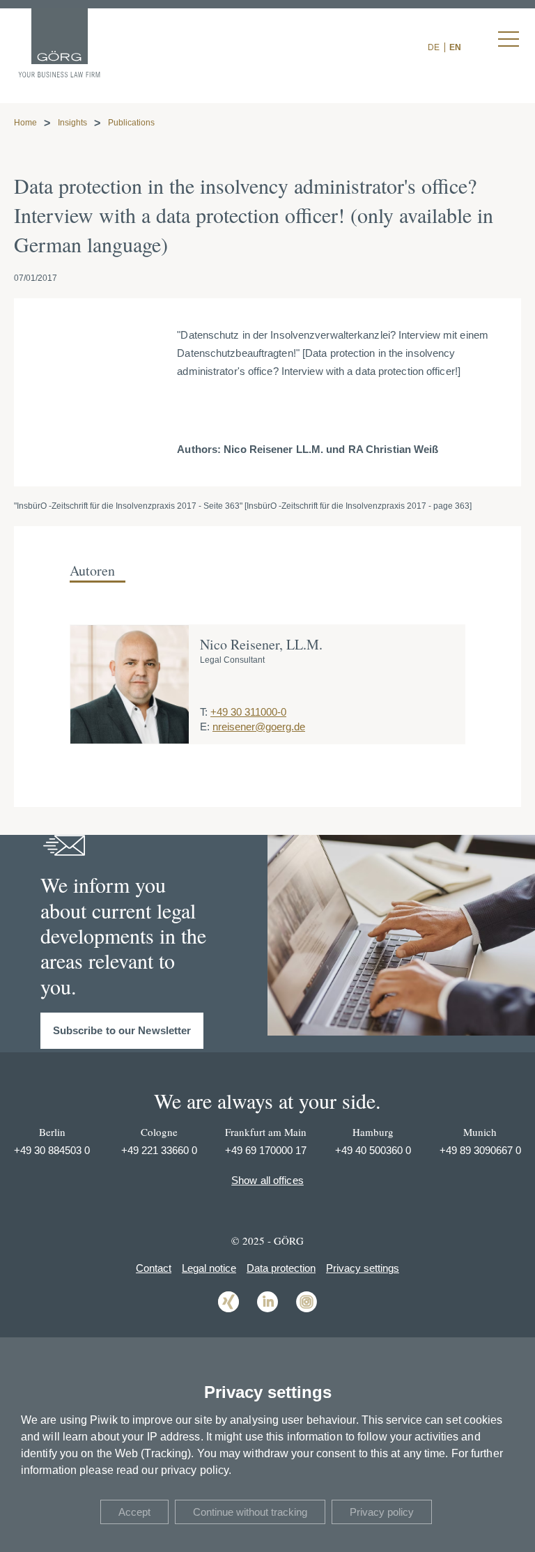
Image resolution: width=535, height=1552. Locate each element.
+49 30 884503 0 (52, 1150)
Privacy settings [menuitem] (362, 1268)
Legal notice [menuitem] (209, 1268)
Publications (131, 123)
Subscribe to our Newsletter (122, 1030)
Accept (134, 1512)
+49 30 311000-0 (248, 712)
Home (25, 123)
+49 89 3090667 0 (480, 1150)
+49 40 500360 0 (373, 1150)
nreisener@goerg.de (258, 726)
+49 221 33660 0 (159, 1150)
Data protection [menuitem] (281, 1268)
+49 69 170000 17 (266, 1150)
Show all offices (267, 1180)
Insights (72, 123)
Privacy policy (382, 1512)
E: (205, 726)
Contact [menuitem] (153, 1268)
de (434, 47)
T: (204, 712)
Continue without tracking (250, 1512)
